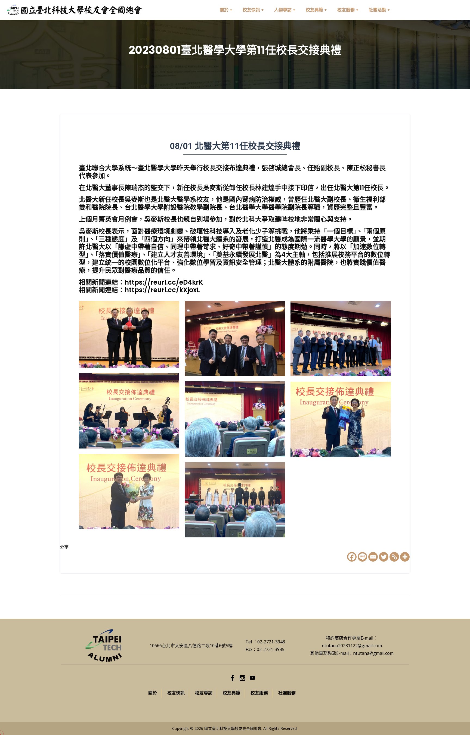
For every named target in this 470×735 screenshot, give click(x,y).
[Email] (373, 557)
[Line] (362, 557)
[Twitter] (383, 557)
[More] (405, 557)
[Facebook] (352, 557)
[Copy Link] (394, 557)
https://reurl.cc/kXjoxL (162, 289)
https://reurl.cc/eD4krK (164, 282)
